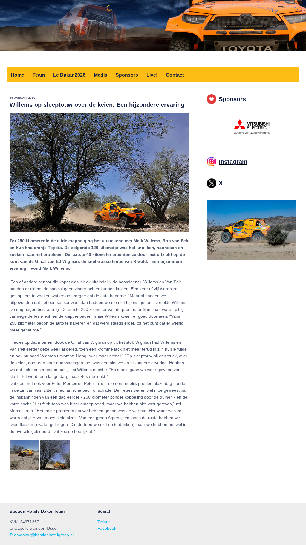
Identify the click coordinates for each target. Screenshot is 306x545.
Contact (175, 75)
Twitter (103, 521)
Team (39, 75)
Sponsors (127, 75)
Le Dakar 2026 (69, 75)
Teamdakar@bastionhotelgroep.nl (42, 534)
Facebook (106, 528)
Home (17, 75)
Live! (151, 75)
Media (100, 75)
